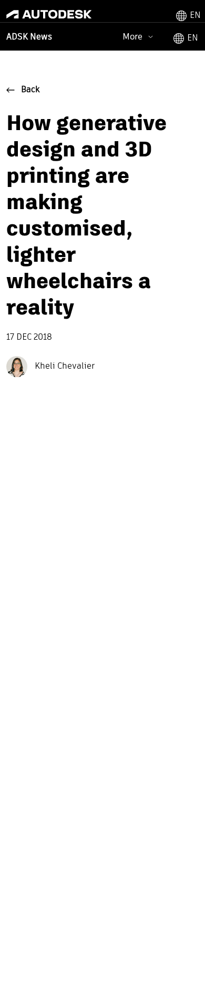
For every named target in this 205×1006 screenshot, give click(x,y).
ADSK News (29, 37)
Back (30, 90)
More (132, 37)
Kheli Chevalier (64, 366)
